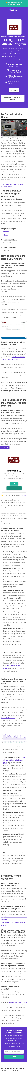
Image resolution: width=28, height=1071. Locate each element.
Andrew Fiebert (7, 59)
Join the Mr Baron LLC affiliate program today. (12, 185)
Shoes (5, 235)
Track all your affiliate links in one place (14, 760)
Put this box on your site (14, 488)
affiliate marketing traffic (18, 1002)
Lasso (24, 495)
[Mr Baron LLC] (14, 459)
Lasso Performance (8, 718)
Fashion (6, 232)
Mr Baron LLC (14, 470)
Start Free (14, 90)
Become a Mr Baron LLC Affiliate (13, 98)
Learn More (14, 483)
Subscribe (14, 1056)
